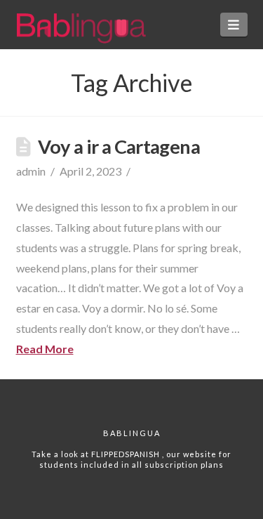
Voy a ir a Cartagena (119, 146)
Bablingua (132, 433)
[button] (234, 25)
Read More (45, 348)
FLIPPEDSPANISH (126, 454)
